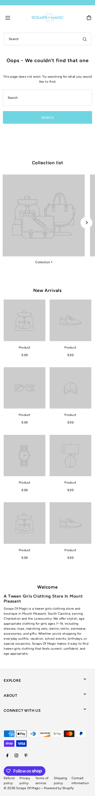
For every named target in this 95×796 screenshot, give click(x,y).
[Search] (84, 39)
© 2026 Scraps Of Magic (22, 788)
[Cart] (89, 17)
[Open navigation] (16, 17)
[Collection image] (44, 215)
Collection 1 (43, 262)
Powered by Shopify (59, 788)
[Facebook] (7, 756)
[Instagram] (16, 756)
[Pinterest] (26, 756)
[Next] (86, 222)
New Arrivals (47, 290)
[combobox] (47, 39)
